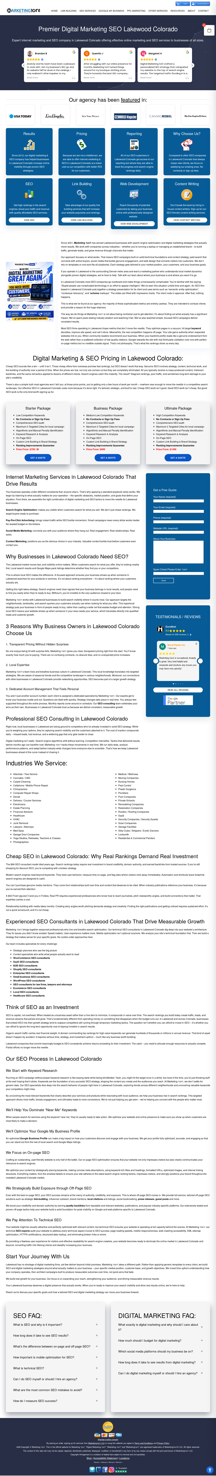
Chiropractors (20, 789)
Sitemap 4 (119, 1462)
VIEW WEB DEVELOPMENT (134, 223)
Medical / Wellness (128, 774)
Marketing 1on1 (38, 1447)
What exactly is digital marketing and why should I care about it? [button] (158, 1327)
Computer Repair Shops (25, 793)
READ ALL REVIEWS (178, 689)
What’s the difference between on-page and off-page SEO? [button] (51, 1346)
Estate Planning (21, 808)
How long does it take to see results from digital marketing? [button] (157, 1362)
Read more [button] (32, 77)
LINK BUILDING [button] (69, 10)
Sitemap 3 (112, 1462)
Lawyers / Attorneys (23, 826)
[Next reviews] (200, 660)
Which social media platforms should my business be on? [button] (155, 1351)
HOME (54, 10)
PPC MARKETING (136, 10)
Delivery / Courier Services (27, 800)
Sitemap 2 (104, 1462)
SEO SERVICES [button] (87, 10)
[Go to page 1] (175, 683)
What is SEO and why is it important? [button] (37, 1324)
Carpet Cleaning (21, 781)
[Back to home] (23, 10)
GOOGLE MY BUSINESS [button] (111, 10)
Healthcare (19, 815)
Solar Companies (127, 823)
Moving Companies (128, 778)
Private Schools (126, 800)
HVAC (16, 819)
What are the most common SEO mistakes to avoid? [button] (47, 1390)
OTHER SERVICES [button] (158, 10)
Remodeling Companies (131, 804)
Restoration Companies (130, 808)
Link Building (82, 183)
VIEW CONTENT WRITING (186, 220)
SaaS (121, 815)
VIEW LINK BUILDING (82, 220)
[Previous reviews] (155, 660)
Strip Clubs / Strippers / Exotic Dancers (138, 830)
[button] (192, 65)
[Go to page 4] (182, 683)
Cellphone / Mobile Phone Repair (30, 785)
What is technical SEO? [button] (28, 1368)
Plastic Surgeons (127, 789)
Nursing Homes (126, 781)
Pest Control (124, 785)
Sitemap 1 (97, 1462)
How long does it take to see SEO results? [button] (40, 1335)
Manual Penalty (41, 430)
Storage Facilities (127, 826)
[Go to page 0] (173, 684)
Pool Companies (127, 796)
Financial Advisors (23, 811)
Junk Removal (20, 823)
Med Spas (18, 830)
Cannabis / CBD (21, 778)
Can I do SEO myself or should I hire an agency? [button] (45, 1379)
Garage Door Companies (26, 834)
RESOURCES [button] (178, 10)
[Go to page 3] (180, 683)
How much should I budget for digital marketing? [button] (149, 1340)
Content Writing (187, 183)
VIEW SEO (29, 220)
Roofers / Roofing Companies (133, 811)
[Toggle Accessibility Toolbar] (210, 1470)
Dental (16, 796)
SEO (29, 183)
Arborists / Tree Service (25, 774)
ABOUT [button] (191, 10)
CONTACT (203, 10)
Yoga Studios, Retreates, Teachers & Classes (37, 838)
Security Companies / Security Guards (138, 819)
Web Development (134, 183)
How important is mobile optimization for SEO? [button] (43, 1357)
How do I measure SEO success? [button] (35, 1401)
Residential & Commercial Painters (136, 838)
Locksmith (123, 834)
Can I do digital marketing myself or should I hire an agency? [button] (157, 1373)
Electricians (19, 804)
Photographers (21, 842)
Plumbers (123, 793)
